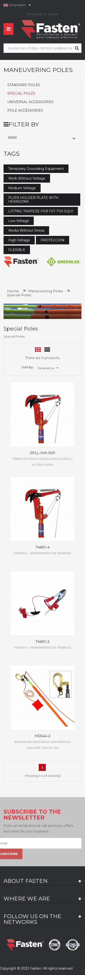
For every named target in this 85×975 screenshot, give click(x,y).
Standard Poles (23, 85)
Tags (12, 154)
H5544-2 (42, 736)
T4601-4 (43, 547)
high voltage (19, 240)
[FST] (21, 261)
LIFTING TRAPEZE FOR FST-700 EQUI (40, 211)
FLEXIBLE (16, 250)
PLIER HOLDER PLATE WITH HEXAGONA (33, 200)
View (42, 411)
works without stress (26, 230)
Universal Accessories (30, 102)
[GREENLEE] (64, 261)
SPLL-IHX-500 (42, 453)
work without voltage (26, 178)
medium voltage (22, 188)
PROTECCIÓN (52, 240)
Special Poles (21, 93)
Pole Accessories (25, 110)
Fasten (35, 968)
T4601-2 (42, 641)
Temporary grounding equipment (36, 169)
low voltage (18, 221)
